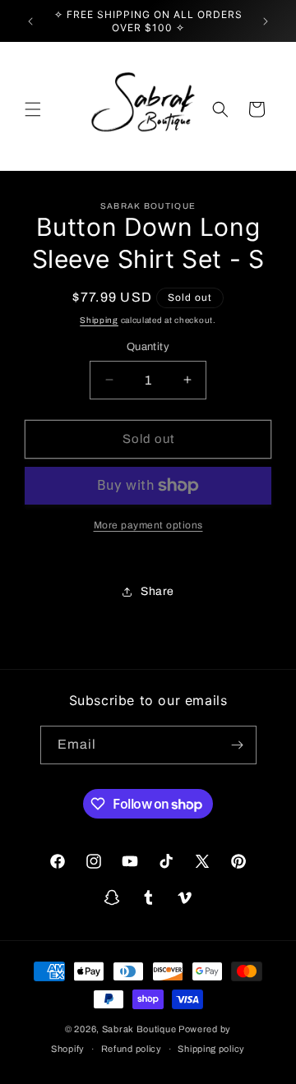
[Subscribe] (238, 745)
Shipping (99, 320)
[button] (33, 109)
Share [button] (157, 591)
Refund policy (131, 1049)
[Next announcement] (265, 21)
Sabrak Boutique (139, 1029)
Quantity (148, 347)
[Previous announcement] (30, 21)
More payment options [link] (148, 525)
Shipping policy (211, 1049)
